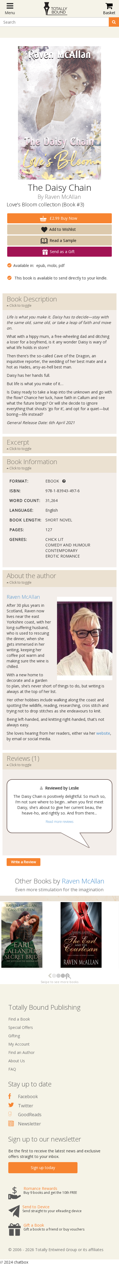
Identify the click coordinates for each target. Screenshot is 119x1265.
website (103, 733)
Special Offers (20, 1027)
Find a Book (19, 1019)
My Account (19, 1044)
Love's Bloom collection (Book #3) (45, 204)
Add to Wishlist (62, 229)
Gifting (14, 1035)
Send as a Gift (62, 251)
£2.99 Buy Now (62, 218)
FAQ (12, 1069)
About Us (16, 1060)
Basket (109, 12)
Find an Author (21, 1052)
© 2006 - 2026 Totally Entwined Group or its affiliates (56, 1249)
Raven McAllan (63, 196)
